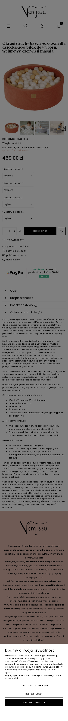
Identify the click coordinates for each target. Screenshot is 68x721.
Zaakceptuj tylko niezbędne (34, 685)
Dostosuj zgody (34, 694)
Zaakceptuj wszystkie (34, 702)
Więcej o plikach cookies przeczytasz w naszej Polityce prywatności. (33, 677)
